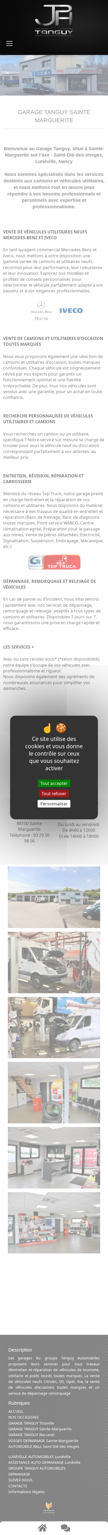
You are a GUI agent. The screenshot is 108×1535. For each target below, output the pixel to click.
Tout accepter (54, 783)
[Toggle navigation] (9, 43)
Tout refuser (54, 793)
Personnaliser (54, 804)
